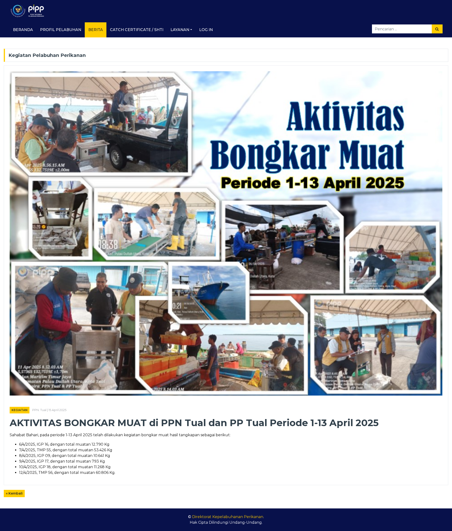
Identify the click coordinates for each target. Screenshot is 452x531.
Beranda (23, 30)
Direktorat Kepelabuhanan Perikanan (227, 517)
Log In (206, 30)
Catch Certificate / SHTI (136, 30)
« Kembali (14, 493)
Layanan (179, 30)
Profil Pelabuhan (60, 30)
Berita (95, 30)
